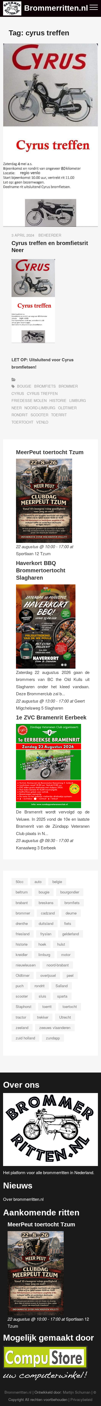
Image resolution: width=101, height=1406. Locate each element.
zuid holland (25, 1038)
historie (57, 400)
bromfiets (45, 386)
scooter (39, 414)
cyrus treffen (42, 393)
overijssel (48, 975)
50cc (20, 881)
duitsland (46, 923)
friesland (22, 933)
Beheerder (49, 235)
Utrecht (65, 1017)
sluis (42, 996)
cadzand (48, 913)
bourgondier (69, 892)
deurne (71, 913)
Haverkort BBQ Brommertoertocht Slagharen (40, 570)
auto (38, 881)
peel (70, 975)
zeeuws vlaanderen (54, 1027)
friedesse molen (29, 400)
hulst (61, 944)
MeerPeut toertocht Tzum (50, 452)
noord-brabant (58, 965)
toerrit (59, 414)
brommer (68, 386)
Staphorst (23, 1006)
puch (20, 985)
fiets (67, 923)
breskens (46, 902)
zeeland (22, 1027)
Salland (62, 985)
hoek (42, 944)
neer (17, 407)
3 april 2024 (23, 235)
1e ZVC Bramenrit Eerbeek (51, 717)
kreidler (21, 954)
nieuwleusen (26, 965)
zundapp (53, 1038)
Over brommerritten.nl (23, 1199)
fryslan (45, 933)
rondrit (20, 414)
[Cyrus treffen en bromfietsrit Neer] (50, 47)
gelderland (70, 933)
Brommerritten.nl (56, 8)
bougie (24, 386)
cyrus (18, 393)
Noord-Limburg (39, 407)
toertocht (22, 422)
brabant (22, 902)
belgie (57, 881)
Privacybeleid (81, 1399)
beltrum (22, 892)
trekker (42, 1017)
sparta (62, 996)
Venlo (42, 422)
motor (65, 954)
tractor (21, 1017)
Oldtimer (67, 407)
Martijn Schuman (76, 1392)
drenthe (22, 923)
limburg (77, 400)
